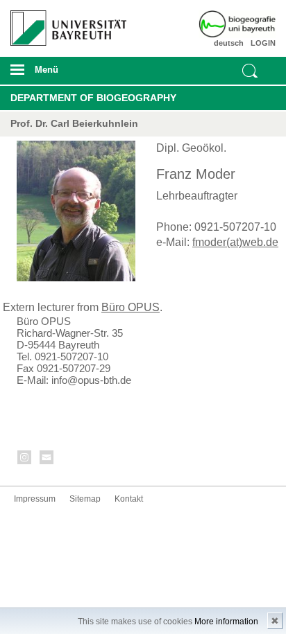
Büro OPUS (130, 307)
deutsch (229, 43)
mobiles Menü (63, 74)
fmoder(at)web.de (235, 242)
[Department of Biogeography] (254, 24)
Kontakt (129, 499)
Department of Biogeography (93, 97)
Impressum (35, 499)
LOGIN (263, 43)
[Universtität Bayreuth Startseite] (64, 23)
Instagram (25, 459)
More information (226, 621)
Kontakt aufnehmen (47, 459)
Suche (250, 71)
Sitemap (85, 499)
